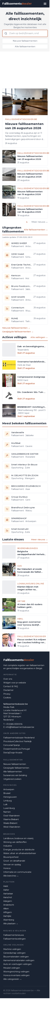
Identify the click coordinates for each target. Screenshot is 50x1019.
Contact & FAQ (10, 686)
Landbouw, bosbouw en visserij (18, 838)
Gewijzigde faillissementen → (17, 331)
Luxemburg (9, 808)
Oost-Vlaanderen (11, 815)
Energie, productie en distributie (18, 849)
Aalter (6, 890)
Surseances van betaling (15, 775)
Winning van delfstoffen (15, 842)
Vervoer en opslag (12, 864)
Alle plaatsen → (10, 923)
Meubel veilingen (11, 968)
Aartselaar (8, 893)
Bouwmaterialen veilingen (16, 956)
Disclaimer (8, 690)
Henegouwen (10, 797)
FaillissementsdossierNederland (18, 737)
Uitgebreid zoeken (12, 779)
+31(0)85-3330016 (13, 724)
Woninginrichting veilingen (16, 971)
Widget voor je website (14, 682)
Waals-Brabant (10, 823)
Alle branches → (11, 876)
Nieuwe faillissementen (25, 40)
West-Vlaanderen (11, 827)
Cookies (7, 697)
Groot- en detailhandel (14, 861)
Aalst (5, 886)
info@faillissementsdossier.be (20, 727)
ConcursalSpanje (11, 745)
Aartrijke (7, 916)
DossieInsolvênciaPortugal (16, 749)
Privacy (6, 694)
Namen (7, 812)
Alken (6, 908)
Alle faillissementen (25, 46)
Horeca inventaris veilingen (16, 975)
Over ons (7, 679)
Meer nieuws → (40, 222)
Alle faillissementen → (36, 229)
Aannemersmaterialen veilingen (18, 960)
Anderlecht (8, 905)
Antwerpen (8, 789)
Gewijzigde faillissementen (16, 768)
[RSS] (27, 222)
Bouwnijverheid (10, 857)
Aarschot (7, 897)
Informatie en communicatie (17, 872)
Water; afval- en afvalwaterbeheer (19, 853)
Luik (5, 804)
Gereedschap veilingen (14, 953)
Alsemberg (8, 920)
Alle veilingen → (39, 337)
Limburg (7, 800)
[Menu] (45, 4)
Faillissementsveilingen (14, 939)
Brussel (6, 793)
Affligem (7, 912)
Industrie (7, 846)
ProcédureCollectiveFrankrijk (17, 741)
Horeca (6, 868)
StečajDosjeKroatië (12, 752)
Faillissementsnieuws (13, 935)
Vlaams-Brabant (11, 819)
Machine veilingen (12, 949)
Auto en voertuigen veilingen (17, 964)
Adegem (7, 901)
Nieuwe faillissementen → (16, 328)
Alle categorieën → (12, 979)
